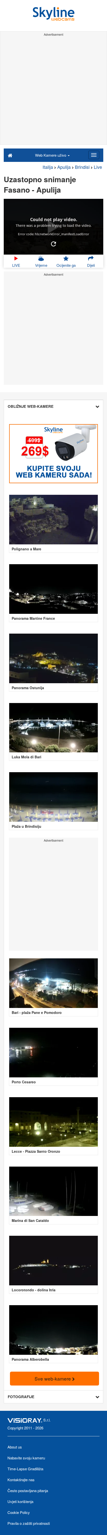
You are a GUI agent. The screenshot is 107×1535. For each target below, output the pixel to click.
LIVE (16, 265)
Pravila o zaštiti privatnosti (28, 1523)
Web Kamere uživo (51, 155)
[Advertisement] (53, 91)
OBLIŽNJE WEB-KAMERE (31, 406)
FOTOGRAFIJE (21, 1396)
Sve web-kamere (53, 1378)
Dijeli (91, 265)
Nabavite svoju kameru (26, 1457)
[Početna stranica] (10, 155)
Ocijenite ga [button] (66, 265)
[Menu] (93, 155)
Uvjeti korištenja (20, 1501)
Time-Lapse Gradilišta (25, 1468)
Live (98, 167)
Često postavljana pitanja (27, 1490)
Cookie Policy (18, 1512)
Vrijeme (41, 265)
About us (14, 1446)
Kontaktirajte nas (21, 1479)
